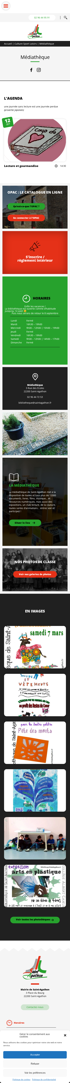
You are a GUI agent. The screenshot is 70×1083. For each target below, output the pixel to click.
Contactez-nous (35, 1007)
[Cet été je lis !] (35, 858)
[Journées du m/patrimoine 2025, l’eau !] (35, 810)
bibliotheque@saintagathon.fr (35, 402)
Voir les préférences (35, 1072)
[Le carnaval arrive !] (35, 667)
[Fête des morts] (35, 763)
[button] (65, 1035)
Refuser (35, 1063)
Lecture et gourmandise (21, 166)
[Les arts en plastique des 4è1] (35, 906)
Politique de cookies (21, 1079)
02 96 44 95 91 (42, 17)
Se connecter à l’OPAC (26, 217)
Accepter (35, 1054)
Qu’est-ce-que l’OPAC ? (26, 206)
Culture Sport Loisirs (25, 43)
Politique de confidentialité (44, 1079)
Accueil (8, 43)
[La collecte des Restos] (35, 715)
